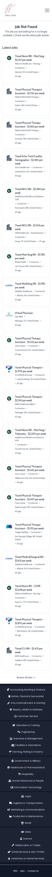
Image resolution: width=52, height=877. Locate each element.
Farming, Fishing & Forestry (27, 751)
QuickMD (19, 316)
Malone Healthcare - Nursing (27, 63)
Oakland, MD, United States (27, 660)
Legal (28, 796)
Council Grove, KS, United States (29, 350)
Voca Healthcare (22, 167)
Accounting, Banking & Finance (27, 689)
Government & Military (28, 760)
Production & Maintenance (28, 816)
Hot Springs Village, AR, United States (28, 538)
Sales (28, 832)
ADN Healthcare (22, 656)
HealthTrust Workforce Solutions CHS (29, 198)
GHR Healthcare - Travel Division (29, 233)
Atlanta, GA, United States (28, 295)
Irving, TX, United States (25, 241)
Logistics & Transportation (28, 803)
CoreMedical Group (23, 375)
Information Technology (28, 787)
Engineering (28, 732)
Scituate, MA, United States (27, 138)
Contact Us (33, 871)
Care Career (20, 346)
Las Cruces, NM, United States (28, 266)
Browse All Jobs (25, 677)
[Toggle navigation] (47, 10)
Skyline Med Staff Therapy (26, 97)
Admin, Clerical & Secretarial (27, 696)
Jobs (22, 871)
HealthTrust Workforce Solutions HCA (29, 439)
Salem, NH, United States (26, 105)
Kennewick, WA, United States (28, 208)
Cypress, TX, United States (27, 602)
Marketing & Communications (28, 809)
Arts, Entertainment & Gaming (28, 703)
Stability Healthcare (23, 291)
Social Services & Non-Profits (28, 852)
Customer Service (27, 716)
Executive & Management (28, 738)
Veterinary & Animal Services (27, 858)
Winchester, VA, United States (30, 631)
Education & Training (28, 725)
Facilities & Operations (28, 745)
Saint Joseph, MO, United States (29, 507)
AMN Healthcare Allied (24, 404)
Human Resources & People (28, 780)
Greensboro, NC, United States (29, 171)
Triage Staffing (21, 532)
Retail (28, 823)
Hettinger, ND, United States (27, 412)
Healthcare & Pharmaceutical (28, 767)
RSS (15, 871)
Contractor (20, 68)
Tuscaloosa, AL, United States (28, 449)
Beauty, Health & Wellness (27, 709)
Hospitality (28, 774)
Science (27, 838)
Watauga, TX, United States (27, 320)
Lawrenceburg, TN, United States (31, 379)
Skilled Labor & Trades (27, 845)
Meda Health (20, 262)
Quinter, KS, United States (26, 72)
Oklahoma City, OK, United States (30, 478)
